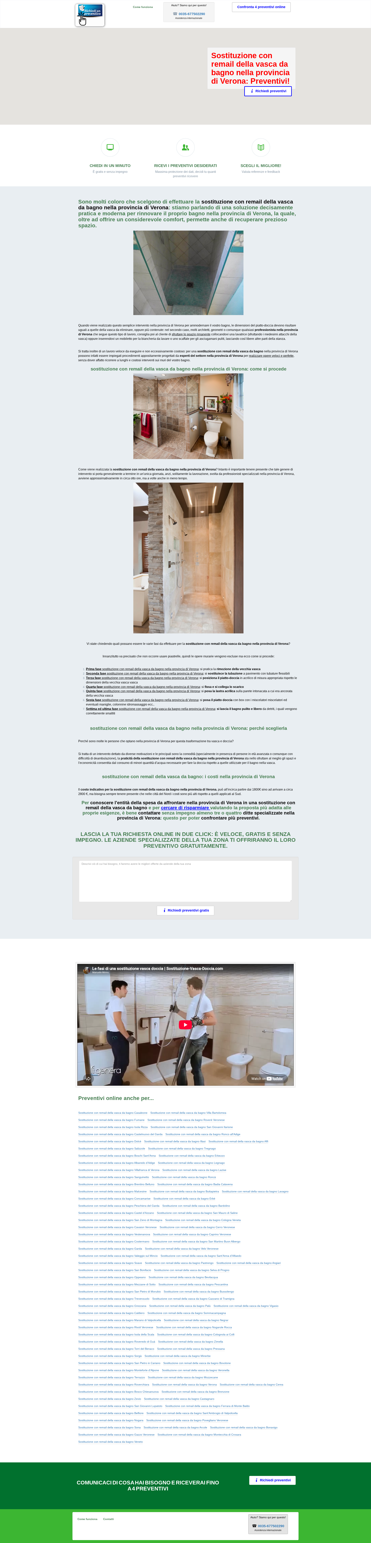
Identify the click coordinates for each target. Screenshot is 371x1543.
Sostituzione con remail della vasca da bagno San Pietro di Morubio (119, 1291)
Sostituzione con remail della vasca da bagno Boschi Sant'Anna (117, 1155)
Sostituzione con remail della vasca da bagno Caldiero (111, 1313)
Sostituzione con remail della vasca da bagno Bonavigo (243, 1427)
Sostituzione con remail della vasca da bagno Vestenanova (114, 1234)
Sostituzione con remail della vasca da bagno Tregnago (182, 1148)
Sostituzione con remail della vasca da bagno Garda (110, 1248)
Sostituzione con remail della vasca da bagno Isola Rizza (113, 1127)
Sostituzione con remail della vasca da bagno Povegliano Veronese (187, 1420)
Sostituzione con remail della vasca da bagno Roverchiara (113, 1384)
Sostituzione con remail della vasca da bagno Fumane (111, 1119)
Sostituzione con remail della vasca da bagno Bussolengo (199, 1291)
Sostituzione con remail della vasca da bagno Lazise (194, 1170)
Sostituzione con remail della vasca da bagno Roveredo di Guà (116, 1341)
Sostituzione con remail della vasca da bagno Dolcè (109, 1141)
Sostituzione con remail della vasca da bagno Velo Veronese (182, 1248)
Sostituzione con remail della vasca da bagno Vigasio (246, 1305)
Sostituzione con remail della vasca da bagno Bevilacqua (183, 1277)
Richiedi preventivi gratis (188, 910)
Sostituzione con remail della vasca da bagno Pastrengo (179, 1262)
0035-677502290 (192, 14)
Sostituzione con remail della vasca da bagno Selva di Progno (191, 1270)
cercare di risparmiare (185, 807)
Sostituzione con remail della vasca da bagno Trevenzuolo (113, 1298)
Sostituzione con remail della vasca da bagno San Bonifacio (114, 1270)
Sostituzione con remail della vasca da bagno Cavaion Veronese (117, 1227)
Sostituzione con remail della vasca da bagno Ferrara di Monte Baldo (207, 1406)
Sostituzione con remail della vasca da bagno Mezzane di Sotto (117, 1284)
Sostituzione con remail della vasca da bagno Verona (184, 1384)
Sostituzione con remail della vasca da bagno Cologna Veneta (203, 1220)
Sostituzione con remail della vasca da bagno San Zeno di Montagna (120, 1220)
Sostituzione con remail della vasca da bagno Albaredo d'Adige (116, 1162)
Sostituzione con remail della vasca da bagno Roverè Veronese (186, 1119)
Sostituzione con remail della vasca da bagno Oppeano (112, 1277)
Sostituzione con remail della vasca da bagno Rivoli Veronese (115, 1327)
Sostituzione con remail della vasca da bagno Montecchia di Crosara (199, 1434)
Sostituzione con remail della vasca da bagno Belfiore (111, 1413)
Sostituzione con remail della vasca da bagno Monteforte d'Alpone (118, 1370)
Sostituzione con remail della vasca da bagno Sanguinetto (113, 1177)
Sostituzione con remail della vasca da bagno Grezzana (112, 1305)
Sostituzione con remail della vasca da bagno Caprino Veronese (192, 1234)
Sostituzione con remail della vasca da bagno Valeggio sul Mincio (118, 1255)
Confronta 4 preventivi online (261, 7)
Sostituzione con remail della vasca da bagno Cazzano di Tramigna (193, 1298)
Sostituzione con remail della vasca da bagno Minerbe (178, 1355)
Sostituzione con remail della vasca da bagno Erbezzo (192, 1155)
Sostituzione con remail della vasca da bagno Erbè (184, 1198)
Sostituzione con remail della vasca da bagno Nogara (110, 1420)
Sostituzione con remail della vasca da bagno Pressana (191, 1348)
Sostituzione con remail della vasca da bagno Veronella (195, 1370)
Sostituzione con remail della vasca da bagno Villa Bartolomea (188, 1112)
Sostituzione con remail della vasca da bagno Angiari (248, 1262)
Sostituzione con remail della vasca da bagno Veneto (110, 1441)
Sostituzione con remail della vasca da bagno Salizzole (111, 1148)
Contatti (108, 1519)
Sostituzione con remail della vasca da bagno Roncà (184, 1177)
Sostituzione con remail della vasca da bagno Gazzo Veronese (116, 1434)
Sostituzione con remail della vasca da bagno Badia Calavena (195, 1184)
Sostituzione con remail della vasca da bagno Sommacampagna (186, 1313)
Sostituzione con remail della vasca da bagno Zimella (190, 1341)
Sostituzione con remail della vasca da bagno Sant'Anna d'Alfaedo (201, 1255)
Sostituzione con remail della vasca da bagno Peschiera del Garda (118, 1205)
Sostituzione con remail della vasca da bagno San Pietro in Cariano (119, 1363)
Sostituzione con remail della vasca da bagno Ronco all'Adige (202, 1134)
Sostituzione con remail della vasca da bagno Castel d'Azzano (116, 1212)
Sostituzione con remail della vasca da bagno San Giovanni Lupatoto (120, 1406)
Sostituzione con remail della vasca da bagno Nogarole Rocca (194, 1327)
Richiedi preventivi (270, 91)
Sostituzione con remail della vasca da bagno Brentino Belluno (116, 1184)
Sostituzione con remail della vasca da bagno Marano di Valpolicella (119, 1320)
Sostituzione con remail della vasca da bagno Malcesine (112, 1191)
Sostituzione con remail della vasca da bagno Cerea (251, 1384)
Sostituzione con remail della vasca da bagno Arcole (175, 1427)
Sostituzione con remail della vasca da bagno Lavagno (255, 1191)
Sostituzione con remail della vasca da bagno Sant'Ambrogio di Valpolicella (192, 1413)
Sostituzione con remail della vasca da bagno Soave (110, 1262)
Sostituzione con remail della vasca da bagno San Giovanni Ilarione (192, 1127)
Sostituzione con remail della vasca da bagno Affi (238, 1141)
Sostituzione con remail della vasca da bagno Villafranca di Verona (118, 1170)
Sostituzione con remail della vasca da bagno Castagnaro (179, 1398)
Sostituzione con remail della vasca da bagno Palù (180, 1305)
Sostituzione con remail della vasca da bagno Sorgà (110, 1355)
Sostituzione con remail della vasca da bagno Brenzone (195, 1391)
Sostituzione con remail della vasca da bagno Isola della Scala (116, 1334)
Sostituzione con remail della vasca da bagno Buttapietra (184, 1191)
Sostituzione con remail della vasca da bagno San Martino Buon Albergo (196, 1241)
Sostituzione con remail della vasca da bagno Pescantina (193, 1284)
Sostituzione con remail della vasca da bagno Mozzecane (183, 1377)
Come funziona (143, 7)
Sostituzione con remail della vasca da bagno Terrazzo (111, 1377)
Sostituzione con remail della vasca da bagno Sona (109, 1427)
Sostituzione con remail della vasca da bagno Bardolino (196, 1205)
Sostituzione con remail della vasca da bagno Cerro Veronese (197, 1227)
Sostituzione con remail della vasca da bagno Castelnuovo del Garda (120, 1134)
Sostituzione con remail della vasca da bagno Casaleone (112, 1112)
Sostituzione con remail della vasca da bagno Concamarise (114, 1198)
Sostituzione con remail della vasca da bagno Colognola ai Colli (195, 1334)
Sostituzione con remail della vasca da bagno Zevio (109, 1398)
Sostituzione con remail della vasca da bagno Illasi (175, 1141)
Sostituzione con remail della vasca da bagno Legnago (191, 1162)
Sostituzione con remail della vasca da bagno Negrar (196, 1320)
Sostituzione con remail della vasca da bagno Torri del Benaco (116, 1348)
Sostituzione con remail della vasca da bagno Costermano (113, 1241)
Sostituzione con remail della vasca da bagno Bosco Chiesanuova (118, 1391)
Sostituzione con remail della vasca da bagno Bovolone (197, 1363)
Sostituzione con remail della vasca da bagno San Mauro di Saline (197, 1212)
